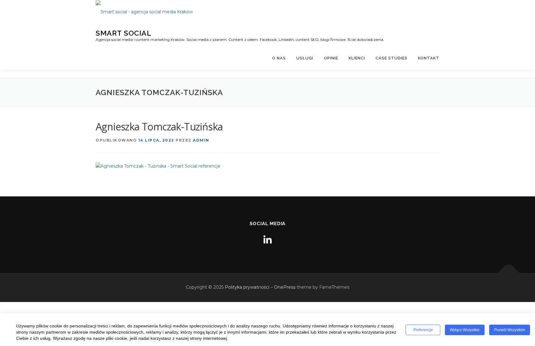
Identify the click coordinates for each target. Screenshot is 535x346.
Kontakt (428, 58)
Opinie (331, 58)
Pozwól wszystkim (509, 330)
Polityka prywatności (247, 287)
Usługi (304, 58)
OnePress (284, 287)
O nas (279, 58)
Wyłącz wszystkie (465, 330)
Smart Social (123, 32)
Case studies (391, 58)
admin (201, 140)
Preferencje (423, 330)
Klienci (357, 58)
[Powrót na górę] (509, 273)
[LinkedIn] (267, 240)
